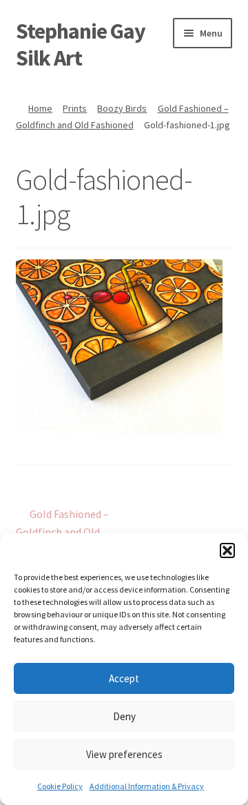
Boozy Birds (122, 108)
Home (40, 108)
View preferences (124, 754)
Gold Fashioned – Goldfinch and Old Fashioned (63, 531)
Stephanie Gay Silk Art (80, 44)
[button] (227, 550)
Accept (124, 678)
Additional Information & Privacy (147, 786)
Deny (124, 716)
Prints (75, 108)
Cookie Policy (60, 786)
